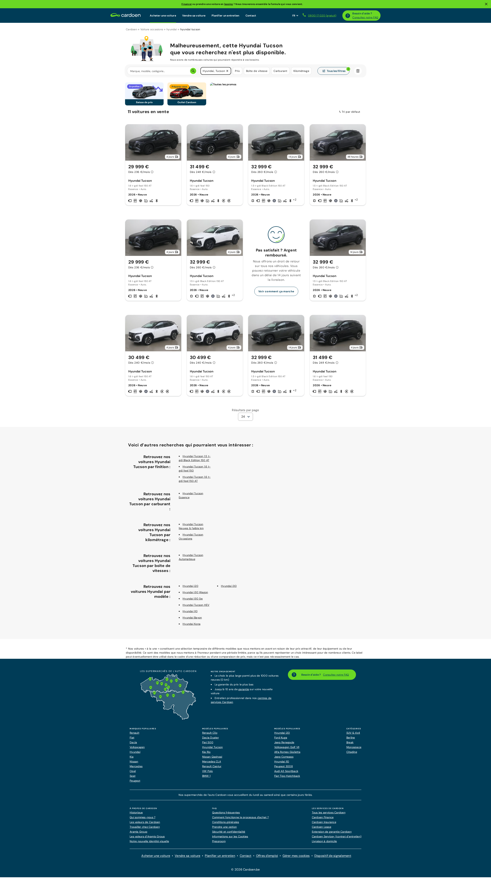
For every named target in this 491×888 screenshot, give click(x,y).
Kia (131, 756)
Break (349, 742)
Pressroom (219, 841)
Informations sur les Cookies (230, 836)
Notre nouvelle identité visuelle (149, 841)
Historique (136, 812)
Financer (186, 4)
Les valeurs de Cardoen (145, 822)
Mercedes (136, 766)
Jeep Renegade (284, 742)
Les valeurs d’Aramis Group (147, 836)
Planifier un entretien (225, 15)
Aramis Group (138, 831)
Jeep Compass (283, 756)
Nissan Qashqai (212, 756)
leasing (228, 4)
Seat (132, 776)
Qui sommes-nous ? (142, 817)
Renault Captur (212, 766)
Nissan (134, 761)
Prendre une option (224, 827)
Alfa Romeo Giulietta (287, 752)
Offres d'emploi (267, 856)
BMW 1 (206, 776)
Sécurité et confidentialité (228, 831)
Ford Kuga (280, 737)
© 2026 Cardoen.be (245, 869)
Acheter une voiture (163, 15)
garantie (243, 689)
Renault (134, 732)
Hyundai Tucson (212, 747)
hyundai (171, 29)
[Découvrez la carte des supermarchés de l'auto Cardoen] (168, 718)
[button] (227, 70)
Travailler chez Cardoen (145, 827)
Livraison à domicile (324, 841)
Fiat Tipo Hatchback (287, 776)
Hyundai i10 (190, 611)
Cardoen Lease (321, 827)
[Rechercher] (193, 71)
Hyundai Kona (191, 624)
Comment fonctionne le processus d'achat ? (240, 817)
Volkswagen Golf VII (286, 747)
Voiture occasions (151, 29)
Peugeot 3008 (283, 766)
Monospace (353, 747)
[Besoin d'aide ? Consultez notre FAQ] (348, 15)
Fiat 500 (207, 742)
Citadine (351, 752)
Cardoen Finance (323, 817)
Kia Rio (206, 752)
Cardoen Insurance (324, 822)
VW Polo (207, 771)
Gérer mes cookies (296, 856)
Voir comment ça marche (276, 291)
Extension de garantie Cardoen (332, 831)
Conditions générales (225, 822)
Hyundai (135, 752)
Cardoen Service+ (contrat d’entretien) (337, 836)
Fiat (132, 737)
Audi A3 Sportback (286, 771)
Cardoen (131, 29)
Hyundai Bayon (192, 617)
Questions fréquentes (226, 812)
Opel (133, 771)
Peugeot (135, 780)
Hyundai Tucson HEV (196, 605)
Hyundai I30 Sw (193, 598)
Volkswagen (137, 747)
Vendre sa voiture (193, 15)
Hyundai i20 (190, 586)
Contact (251, 15)
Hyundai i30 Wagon (195, 592)
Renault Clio (209, 732)
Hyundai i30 (229, 586)
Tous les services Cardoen (328, 812)
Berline (350, 737)
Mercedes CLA (211, 761)
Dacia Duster (210, 737)
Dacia (133, 742)
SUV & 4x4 (353, 732)
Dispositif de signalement (332, 856)
